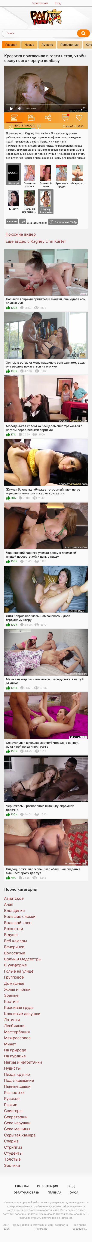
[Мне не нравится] (39, 127)
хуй (22, 221)
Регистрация (40, 3)
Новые (29, 44)
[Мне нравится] (11, 127)
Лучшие (47, 44)
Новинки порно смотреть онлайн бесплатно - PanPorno (40, 1226)
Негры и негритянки (29, 210)
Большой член (46, 185)
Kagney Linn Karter (46, 210)
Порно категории (20, 889)
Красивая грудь (61, 185)
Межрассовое (78, 183)
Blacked (13, 183)
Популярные (69, 44)
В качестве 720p (66, 222)
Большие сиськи (30, 185)
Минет (13, 208)
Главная (11, 44)
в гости (12, 221)
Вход (58, 3)
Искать (83, 33)
